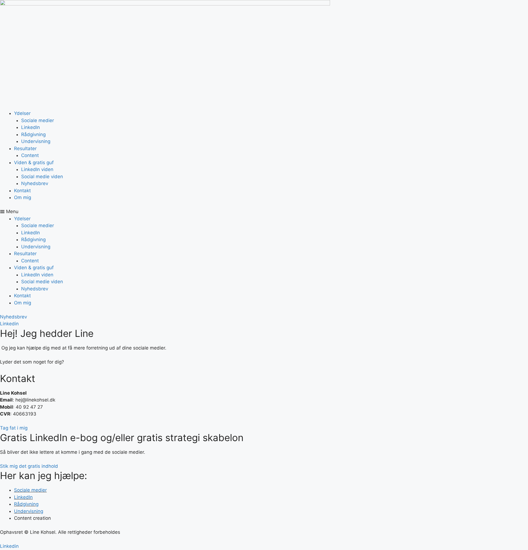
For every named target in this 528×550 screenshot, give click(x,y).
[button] (264, 211)
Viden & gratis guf (34, 162)
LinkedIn (30, 127)
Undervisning (35, 141)
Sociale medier (37, 120)
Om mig (22, 197)
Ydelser (22, 113)
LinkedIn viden (37, 169)
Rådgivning (33, 134)
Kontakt (22, 190)
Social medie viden (42, 176)
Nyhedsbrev (34, 183)
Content (30, 155)
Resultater (25, 148)
